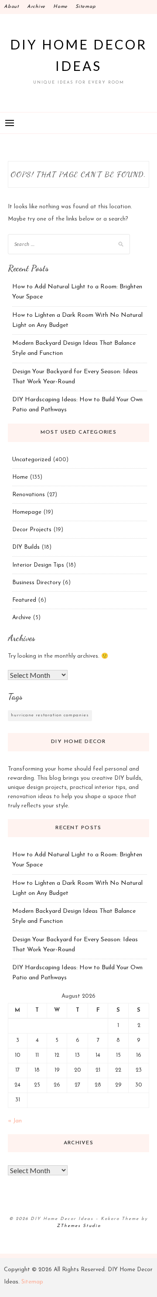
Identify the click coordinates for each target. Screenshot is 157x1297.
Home (60, 6)
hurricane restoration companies (50, 715)
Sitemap (85, 6)
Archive (36, 6)
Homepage (26, 512)
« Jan (15, 1121)
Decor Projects (31, 530)
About (11, 6)
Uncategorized (31, 460)
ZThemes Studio (79, 1225)
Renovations (28, 495)
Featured (24, 600)
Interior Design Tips (38, 565)
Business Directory (36, 582)
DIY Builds (26, 547)
